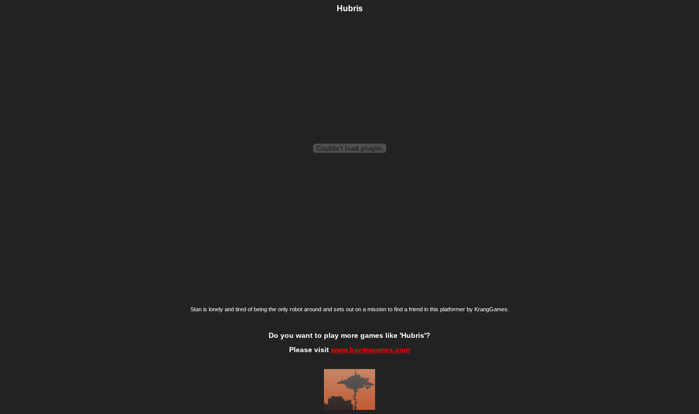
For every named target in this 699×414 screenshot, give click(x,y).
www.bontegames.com (370, 350)
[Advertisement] (68, 172)
